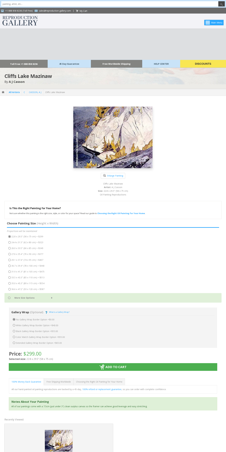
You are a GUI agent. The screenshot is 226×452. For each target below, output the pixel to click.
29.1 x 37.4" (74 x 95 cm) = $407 (27, 259)
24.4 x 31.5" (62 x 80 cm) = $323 (27, 242)
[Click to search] (221, 3)
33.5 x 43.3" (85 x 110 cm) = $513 (27, 277)
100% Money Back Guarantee (26, 381)
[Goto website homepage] (20, 24)
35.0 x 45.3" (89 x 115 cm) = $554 (27, 283)
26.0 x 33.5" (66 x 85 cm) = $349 (27, 248)
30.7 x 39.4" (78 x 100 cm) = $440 (27, 265)
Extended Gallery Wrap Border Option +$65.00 (39, 342)
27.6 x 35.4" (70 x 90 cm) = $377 (27, 254)
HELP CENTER (161, 63)
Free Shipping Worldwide (58, 381)
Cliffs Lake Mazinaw (55, 92)
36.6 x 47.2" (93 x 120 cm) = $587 (27, 289)
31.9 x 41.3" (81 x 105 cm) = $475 (27, 271)
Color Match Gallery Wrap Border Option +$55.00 (40, 337)
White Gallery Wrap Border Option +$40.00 (37, 325)
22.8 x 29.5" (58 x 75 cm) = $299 (27, 236)
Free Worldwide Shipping (117, 63)
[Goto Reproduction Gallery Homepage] (3, 92)
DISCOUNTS (203, 63)
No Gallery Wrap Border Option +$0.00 (35, 319)
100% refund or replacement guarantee (101, 389)
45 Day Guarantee (69, 63)
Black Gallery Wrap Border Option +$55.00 (37, 331)
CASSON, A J (35, 92)
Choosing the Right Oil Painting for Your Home (99, 381)
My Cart (83, 10)
